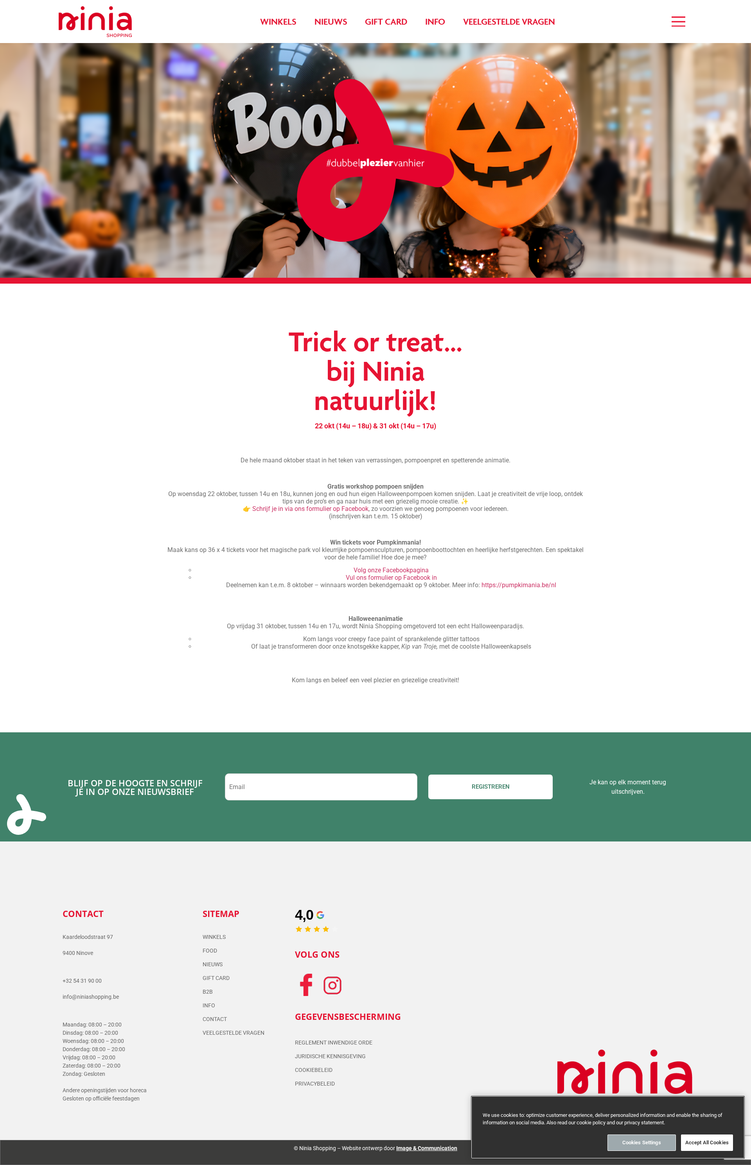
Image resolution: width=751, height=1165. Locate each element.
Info (209, 1005)
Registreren (491, 786)
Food (210, 950)
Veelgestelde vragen (233, 1033)
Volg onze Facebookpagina (391, 570)
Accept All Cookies (707, 1142)
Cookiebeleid (313, 1070)
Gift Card (216, 978)
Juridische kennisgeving (330, 1056)
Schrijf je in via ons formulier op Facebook (310, 508)
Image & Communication (426, 1148)
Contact (215, 1019)
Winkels (214, 937)
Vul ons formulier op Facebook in (391, 577)
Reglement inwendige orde (333, 1042)
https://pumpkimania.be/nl (519, 585)
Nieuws (213, 964)
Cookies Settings (641, 1142)
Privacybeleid (315, 1084)
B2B (208, 992)
